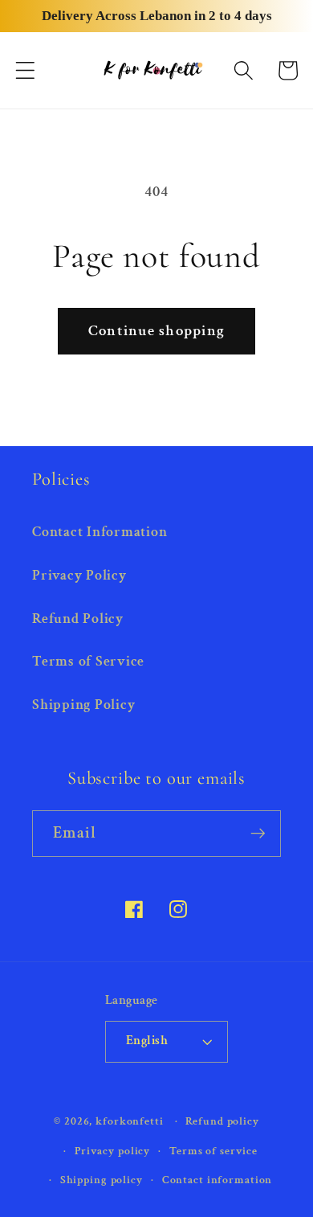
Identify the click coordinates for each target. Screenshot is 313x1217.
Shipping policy (101, 1180)
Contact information (217, 1180)
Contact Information (99, 531)
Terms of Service (88, 661)
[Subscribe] (258, 833)
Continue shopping (156, 331)
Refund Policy (78, 618)
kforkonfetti (130, 1121)
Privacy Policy (79, 575)
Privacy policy (112, 1151)
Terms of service (213, 1151)
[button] (25, 70)
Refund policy (221, 1121)
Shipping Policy (83, 704)
